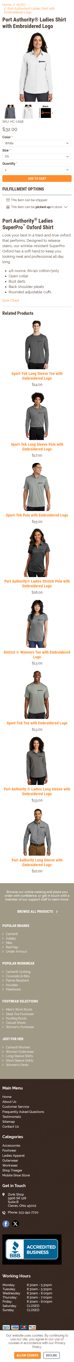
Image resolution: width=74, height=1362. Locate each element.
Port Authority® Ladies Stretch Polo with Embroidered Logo (37, 583)
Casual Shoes (16, 1023)
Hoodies (12, 985)
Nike (9, 943)
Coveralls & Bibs (18, 976)
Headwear (13, 989)
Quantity (9, 163)
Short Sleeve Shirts (19, 1060)
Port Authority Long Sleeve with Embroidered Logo (37, 862)
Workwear (10, 1165)
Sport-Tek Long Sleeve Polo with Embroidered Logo (37, 446)
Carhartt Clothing (18, 972)
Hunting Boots (16, 1018)
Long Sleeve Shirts (19, 1056)
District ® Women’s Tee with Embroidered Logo (37, 654)
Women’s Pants (17, 1065)
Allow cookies (27, 1355)
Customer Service (15, 1107)
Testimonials (11, 1117)
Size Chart (10, 300)
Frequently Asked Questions (23, 1112)
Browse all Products (35, 911)
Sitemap (8, 1122)
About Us (9, 1102)
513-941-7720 (28, 1212)
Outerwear (10, 1160)
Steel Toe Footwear (20, 1014)
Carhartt (12, 934)
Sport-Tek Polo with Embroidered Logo (37, 515)
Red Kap (12, 947)
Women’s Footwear (20, 1027)
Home (6, 1097)
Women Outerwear (20, 1052)
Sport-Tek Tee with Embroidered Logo (37, 723)
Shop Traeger (12, 1170)
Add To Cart (37, 178)
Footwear (9, 1150)
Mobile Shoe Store (16, 1175)
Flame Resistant (17, 980)
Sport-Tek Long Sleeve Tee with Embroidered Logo (37, 376)
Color (7, 137)
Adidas (11, 938)
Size (6, 150)
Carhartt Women (18, 1047)
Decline (51, 1355)
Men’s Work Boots (19, 1009)
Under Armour (16, 951)
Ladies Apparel (13, 1155)
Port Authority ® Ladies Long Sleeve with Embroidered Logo (37, 791)
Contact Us (10, 1126)
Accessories (11, 1145)
